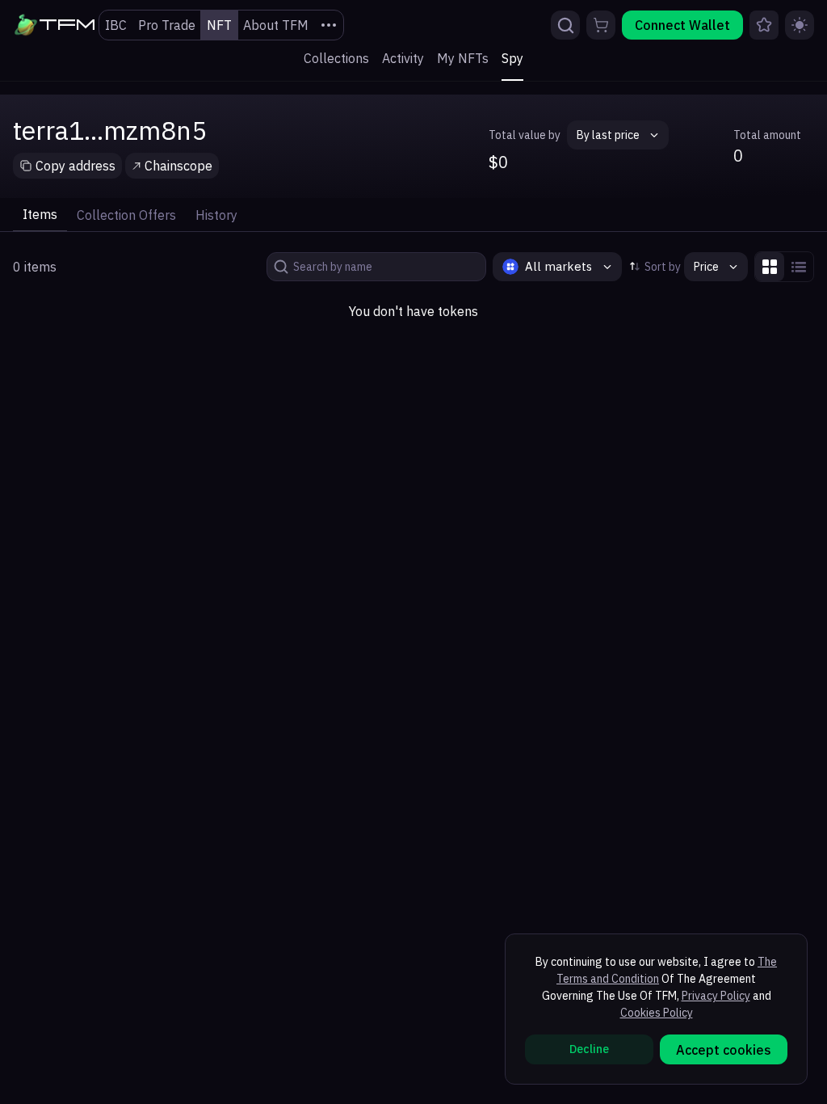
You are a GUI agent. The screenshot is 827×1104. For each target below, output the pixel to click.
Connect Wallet (682, 25)
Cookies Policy (656, 1012)
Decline (589, 1049)
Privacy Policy (716, 995)
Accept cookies (723, 1050)
